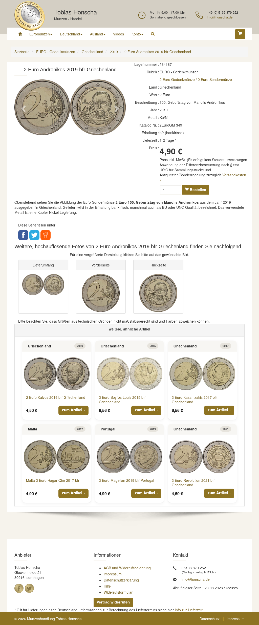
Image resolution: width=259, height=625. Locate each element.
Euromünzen (39, 33)
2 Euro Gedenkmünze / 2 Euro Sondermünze (196, 79)
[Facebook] (19, 588)
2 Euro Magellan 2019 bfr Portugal (126, 480)
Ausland (96, 33)
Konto (136, 33)
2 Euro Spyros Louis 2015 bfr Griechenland (122, 399)
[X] (29, 588)
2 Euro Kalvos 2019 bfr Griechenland (55, 397)
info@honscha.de (219, 17)
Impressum (113, 573)
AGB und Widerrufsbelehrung (127, 567)
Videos (118, 33)
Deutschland (70, 33)
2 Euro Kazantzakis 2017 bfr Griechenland (194, 399)
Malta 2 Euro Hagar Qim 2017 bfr (52, 480)
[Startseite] (20, 34)
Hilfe (107, 586)
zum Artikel (72, 409)
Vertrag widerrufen (113, 602)
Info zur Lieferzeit (189, 609)
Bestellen (197, 189)
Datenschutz (210, 618)
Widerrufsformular (118, 592)
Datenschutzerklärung (121, 579)
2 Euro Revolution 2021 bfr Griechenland (193, 482)
